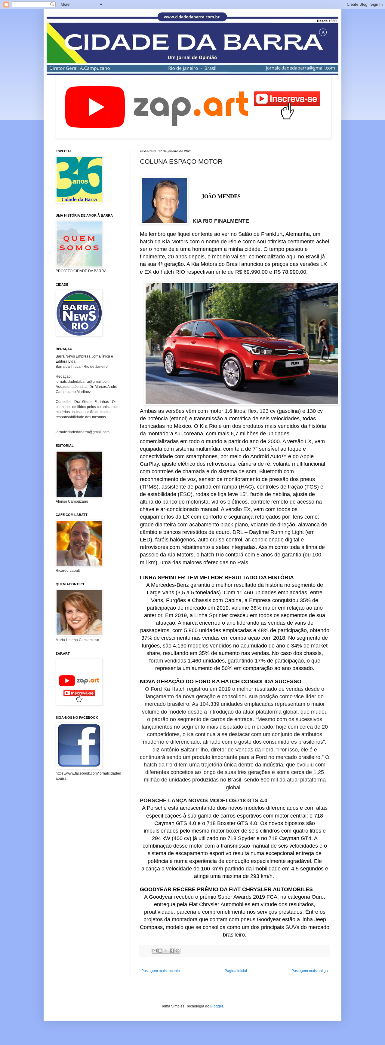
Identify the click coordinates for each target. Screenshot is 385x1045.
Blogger (216, 1006)
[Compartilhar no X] (166, 951)
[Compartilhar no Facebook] (172, 951)
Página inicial (236, 971)
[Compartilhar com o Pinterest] (177, 951)
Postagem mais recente (160, 971)
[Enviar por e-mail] (155, 951)
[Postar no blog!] (160, 951)
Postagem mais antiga (309, 971)
